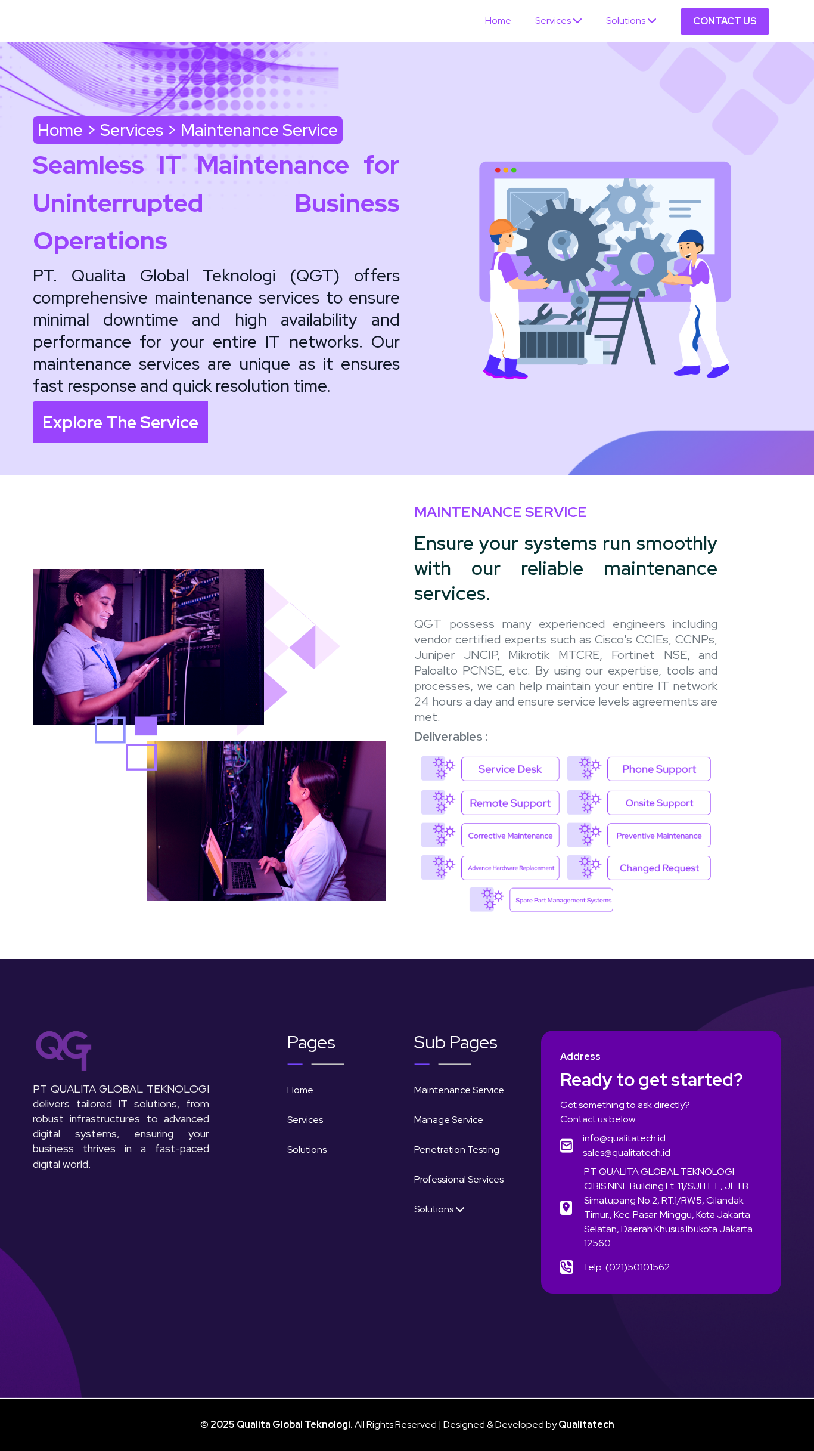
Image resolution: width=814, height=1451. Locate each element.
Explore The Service (120, 422)
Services (554, 20)
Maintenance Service (459, 1090)
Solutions (626, 20)
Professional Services (459, 1179)
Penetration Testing (456, 1149)
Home (498, 20)
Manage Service (448, 1119)
